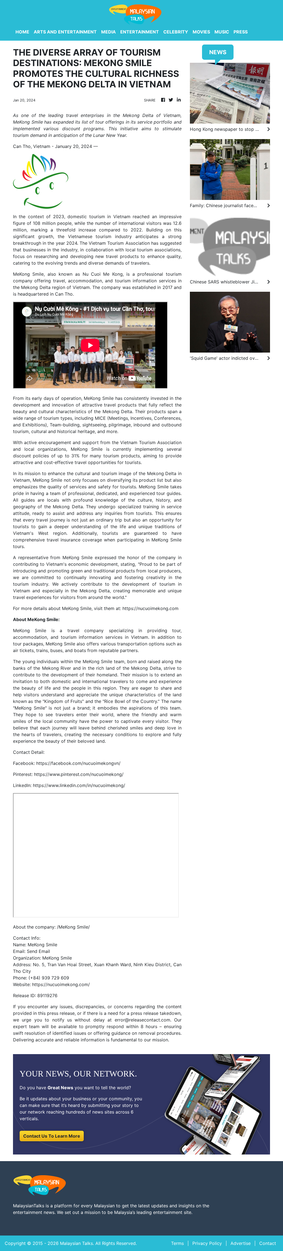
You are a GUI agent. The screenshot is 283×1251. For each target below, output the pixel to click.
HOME (22, 32)
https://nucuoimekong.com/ (61, 984)
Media (108, 32)
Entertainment (139, 32)
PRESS (241, 32)
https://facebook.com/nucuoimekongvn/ (78, 763)
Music (221, 32)
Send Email (38, 951)
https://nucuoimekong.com (150, 608)
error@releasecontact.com (142, 1020)
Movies (201, 32)
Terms (177, 1243)
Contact (267, 1243)
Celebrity (175, 32)
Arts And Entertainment (65, 32)
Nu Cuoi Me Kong (103, 274)
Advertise (240, 1243)
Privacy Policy (207, 1243)
